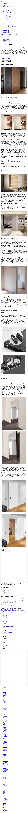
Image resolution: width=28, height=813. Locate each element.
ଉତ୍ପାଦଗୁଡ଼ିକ (6, 30)
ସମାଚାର (7, 24)
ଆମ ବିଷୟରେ (8, 25)
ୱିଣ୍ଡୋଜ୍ (8, 8)
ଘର (4, 5)
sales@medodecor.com (8, 626)
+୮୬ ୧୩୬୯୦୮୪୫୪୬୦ (7, 632)
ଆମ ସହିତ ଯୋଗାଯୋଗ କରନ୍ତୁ (12, 26)
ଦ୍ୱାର (7, 9)
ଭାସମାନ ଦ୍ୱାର (9, 18)
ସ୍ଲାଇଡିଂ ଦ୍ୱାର (9, 13)
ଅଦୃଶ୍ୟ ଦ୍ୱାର (9, 12)
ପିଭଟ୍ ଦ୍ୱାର (8, 16)
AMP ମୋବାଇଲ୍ (10, 609)
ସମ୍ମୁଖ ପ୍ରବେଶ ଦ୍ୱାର (22, 612)
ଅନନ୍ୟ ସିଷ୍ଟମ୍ (9, 10)
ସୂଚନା (4, 23)
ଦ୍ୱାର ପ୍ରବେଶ (4, 613)
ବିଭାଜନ (7, 19)
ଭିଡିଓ (4, 22)
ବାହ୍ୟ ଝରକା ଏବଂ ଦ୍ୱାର (8, 6)
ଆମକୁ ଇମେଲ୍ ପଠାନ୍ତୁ (5, 58)
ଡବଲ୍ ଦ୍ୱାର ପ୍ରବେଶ (12, 612)
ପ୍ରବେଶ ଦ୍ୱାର (6, 590)
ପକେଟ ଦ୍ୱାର (8, 17)
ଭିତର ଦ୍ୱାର (5, 11)
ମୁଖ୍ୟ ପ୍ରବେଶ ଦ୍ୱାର (11, 610)
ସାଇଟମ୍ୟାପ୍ (3, 609)
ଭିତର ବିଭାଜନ (6, 31)
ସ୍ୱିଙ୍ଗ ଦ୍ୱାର (9, 15)
